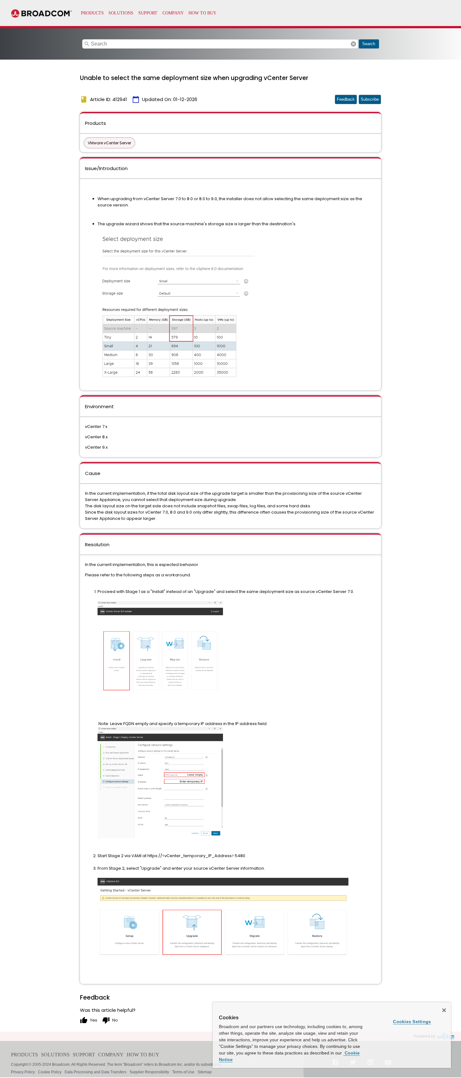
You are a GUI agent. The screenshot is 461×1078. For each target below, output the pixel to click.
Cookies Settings (412, 1021)
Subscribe (370, 99)
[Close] (444, 1010)
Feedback (346, 99)
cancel (353, 44)
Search (368, 43)
